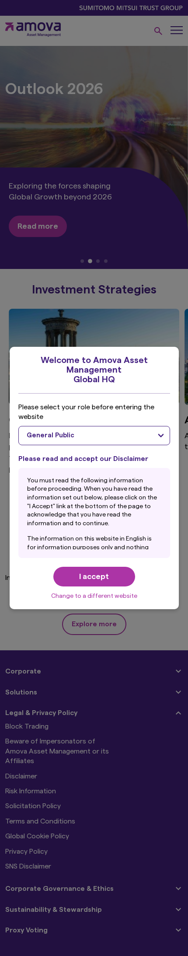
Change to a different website (94, 596)
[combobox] (94, 435)
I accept (94, 576)
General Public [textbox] (50, 435)
